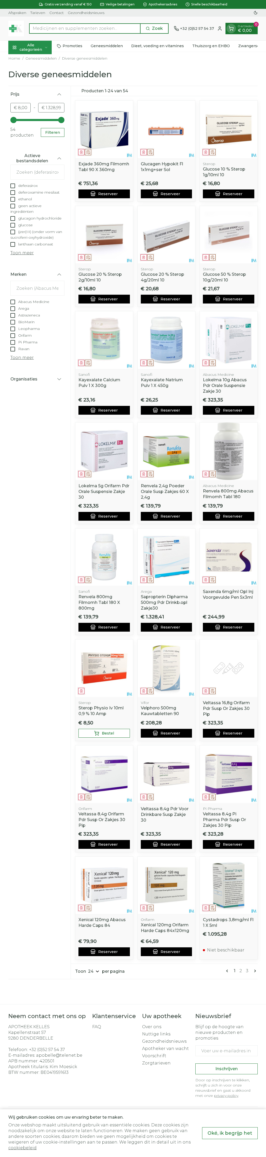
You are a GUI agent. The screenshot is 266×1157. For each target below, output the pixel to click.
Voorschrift (154, 1055)
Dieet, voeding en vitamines (157, 46)
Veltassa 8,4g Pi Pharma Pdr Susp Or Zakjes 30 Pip (224, 820)
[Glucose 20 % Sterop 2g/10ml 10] (104, 235)
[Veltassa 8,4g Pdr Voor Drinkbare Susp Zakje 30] (166, 774)
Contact (56, 12)
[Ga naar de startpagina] (16, 28)
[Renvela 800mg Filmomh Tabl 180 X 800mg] (104, 557)
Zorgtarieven (156, 1063)
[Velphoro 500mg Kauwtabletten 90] (166, 668)
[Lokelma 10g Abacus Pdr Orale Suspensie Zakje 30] (228, 340)
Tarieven (37, 12)
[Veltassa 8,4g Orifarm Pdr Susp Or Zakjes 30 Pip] (104, 774)
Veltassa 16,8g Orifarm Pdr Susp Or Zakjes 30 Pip (226, 708)
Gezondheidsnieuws (86, 12)
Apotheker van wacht (165, 1048)
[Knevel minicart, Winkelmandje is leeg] (231, 28)
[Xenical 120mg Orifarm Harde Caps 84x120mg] (166, 885)
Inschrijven (226, 1068)
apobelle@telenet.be (59, 1055)
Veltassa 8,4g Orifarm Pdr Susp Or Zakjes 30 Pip (101, 820)
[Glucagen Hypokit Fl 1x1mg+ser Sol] (166, 129)
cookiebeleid (22, 1147)
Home (14, 58)
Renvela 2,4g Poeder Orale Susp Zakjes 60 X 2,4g (165, 491)
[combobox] (85, 28)
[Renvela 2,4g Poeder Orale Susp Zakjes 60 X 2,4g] (166, 451)
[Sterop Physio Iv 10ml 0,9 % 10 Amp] (104, 668)
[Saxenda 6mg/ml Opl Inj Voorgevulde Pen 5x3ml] (228, 557)
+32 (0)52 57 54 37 (47, 1049)
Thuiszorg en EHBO (211, 46)
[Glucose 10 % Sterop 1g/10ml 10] (228, 129)
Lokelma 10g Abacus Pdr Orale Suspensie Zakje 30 (225, 385)
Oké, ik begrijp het (230, 1133)
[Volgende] (254, 971)
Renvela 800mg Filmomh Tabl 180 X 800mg (99, 602)
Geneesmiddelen (107, 46)
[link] (228, 971)
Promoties (72, 46)
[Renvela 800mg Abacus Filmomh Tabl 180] (228, 451)
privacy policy (226, 1095)
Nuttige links (156, 1034)
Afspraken (17, 12)
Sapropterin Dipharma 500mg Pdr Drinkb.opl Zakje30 (164, 602)
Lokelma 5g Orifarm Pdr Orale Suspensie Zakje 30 (103, 491)
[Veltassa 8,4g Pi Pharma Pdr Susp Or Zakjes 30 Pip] (228, 774)
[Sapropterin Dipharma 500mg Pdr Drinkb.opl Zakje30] (166, 557)
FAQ (96, 1026)
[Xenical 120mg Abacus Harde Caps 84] (104, 885)
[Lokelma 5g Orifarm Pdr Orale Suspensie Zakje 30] (104, 451)
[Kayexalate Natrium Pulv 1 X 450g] (166, 340)
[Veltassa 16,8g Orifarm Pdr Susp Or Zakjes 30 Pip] (228, 668)
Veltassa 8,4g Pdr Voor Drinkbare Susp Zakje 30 (165, 814)
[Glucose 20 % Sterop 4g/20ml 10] (166, 235)
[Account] (219, 28)
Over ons (151, 1026)
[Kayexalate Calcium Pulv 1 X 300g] (104, 340)
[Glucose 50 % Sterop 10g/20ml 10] (228, 235)
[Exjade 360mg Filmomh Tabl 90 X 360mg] (104, 129)
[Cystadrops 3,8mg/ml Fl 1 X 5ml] (228, 885)
